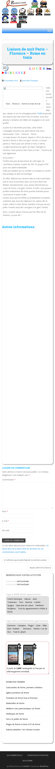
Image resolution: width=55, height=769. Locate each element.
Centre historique (14, 599)
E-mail (5, 521)
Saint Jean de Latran (24, 605)
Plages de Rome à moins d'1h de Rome (23, 724)
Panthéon (39, 605)
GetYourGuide (23, 581)
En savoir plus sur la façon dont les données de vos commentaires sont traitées (25, 548)
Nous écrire (27, 761)
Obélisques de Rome (15, 713)
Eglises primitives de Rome (17, 692)
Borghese (11, 608)
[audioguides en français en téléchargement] (23, 19)
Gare (35, 599)
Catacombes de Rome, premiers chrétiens (24, 687)
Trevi (21, 602)
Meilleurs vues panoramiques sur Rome (23, 708)
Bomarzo (27, 628)
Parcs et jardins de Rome (17, 719)
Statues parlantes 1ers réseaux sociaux (23, 729)
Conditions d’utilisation (37, 755)
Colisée (37, 602)
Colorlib (26, 766)
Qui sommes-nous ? (15, 755)
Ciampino (22, 625)
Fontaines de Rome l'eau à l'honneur (22, 698)
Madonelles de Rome (15, 703)
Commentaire (8, 479)
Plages (31, 625)
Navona (28, 602)
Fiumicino (11, 625)
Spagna (10, 605)
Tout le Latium (19, 632)
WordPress (44, 766)
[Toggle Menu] (49, 30)
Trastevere (12, 602)
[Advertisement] (27, 347)
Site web (5, 530)
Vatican (27, 599)
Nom (5, 511)
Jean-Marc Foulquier (30, 80)
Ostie (38, 625)
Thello (39, 113)
